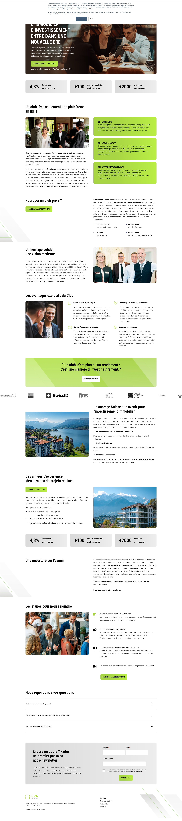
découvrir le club (91, 379)
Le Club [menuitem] (103, 798)
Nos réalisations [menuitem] (106, 801)
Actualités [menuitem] (104, 804)
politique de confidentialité (136, 771)
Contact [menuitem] (103, 807)
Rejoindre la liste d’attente (44, 64)
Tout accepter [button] (81, 19)
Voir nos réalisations (36, 489)
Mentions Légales (39, 809)
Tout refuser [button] (93, 19)
